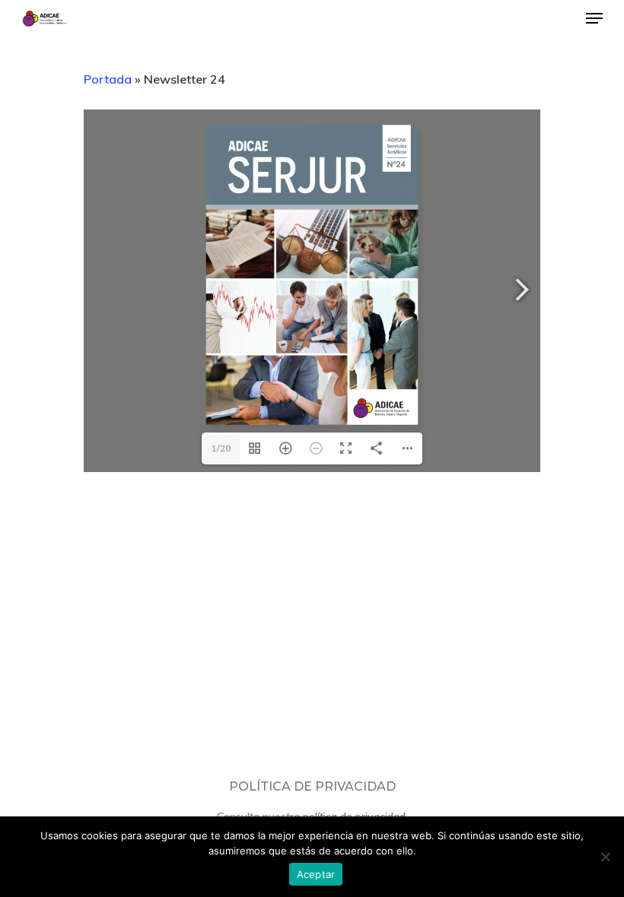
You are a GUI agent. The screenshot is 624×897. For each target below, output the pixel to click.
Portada (108, 79)
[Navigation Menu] (594, 18)
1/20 (221, 448)
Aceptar (316, 874)
